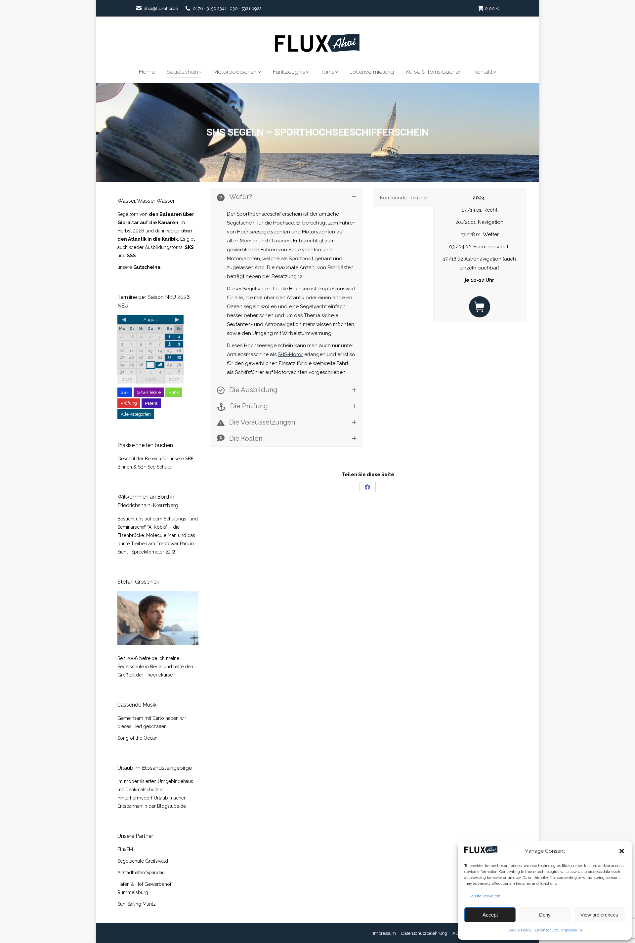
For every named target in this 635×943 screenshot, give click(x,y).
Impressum (571, 930)
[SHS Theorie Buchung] (479, 306)
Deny (545, 915)
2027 (174, 379)
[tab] (403, 197)
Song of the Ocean (137, 738)
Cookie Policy (519, 930)
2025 (127, 379)
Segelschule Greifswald (142, 861)
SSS (131, 255)
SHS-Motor (290, 354)
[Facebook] (367, 487)
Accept (490, 915)
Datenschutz (546, 930)
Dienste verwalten (484, 896)
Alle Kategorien (136, 414)
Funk (174, 392)
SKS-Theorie (149, 392)
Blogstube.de (171, 806)
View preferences (599, 915)
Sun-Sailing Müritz (136, 904)
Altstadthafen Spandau (141, 872)
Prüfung (129, 403)
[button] (621, 851)
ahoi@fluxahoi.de (161, 8)
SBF (125, 392)
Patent (151, 403)
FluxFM (125, 849)
